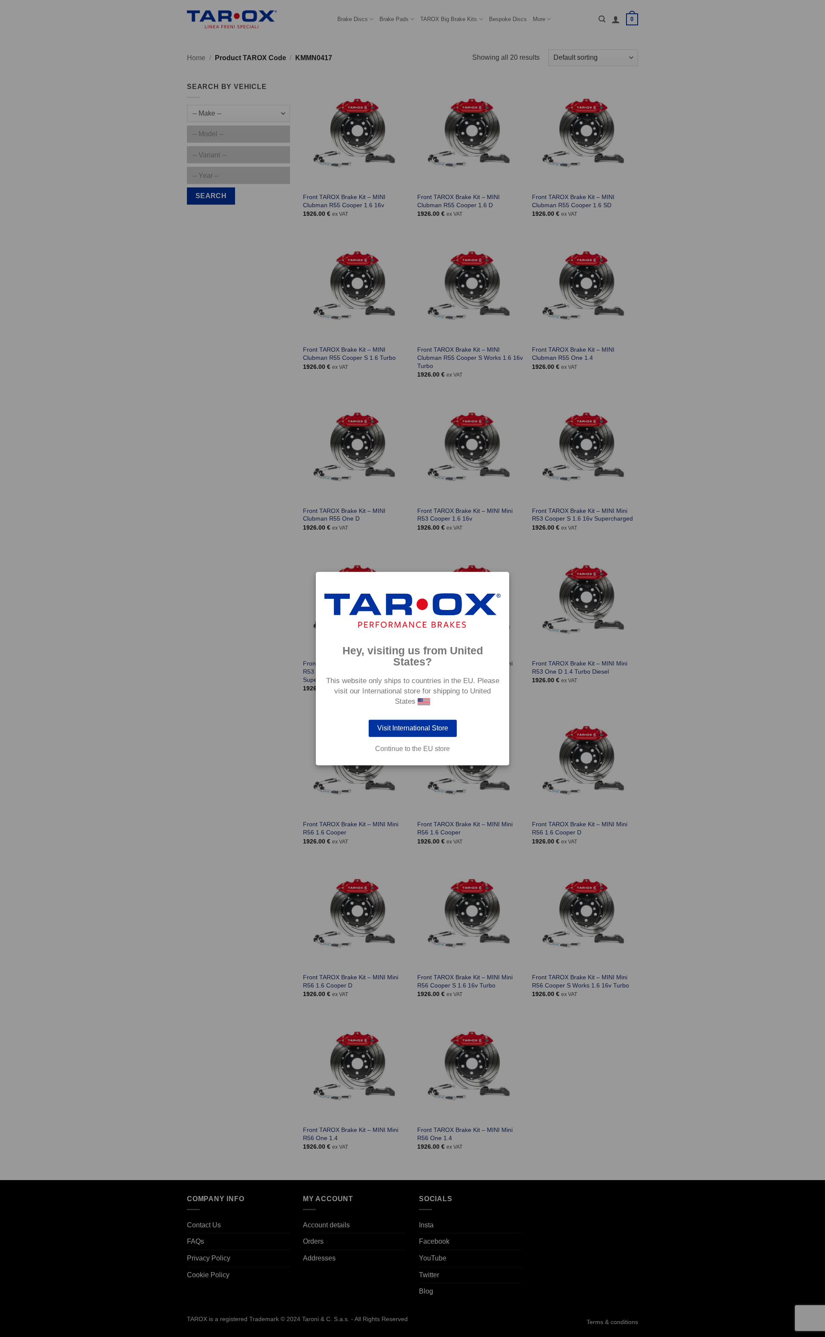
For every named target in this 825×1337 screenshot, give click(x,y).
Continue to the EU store (412, 748)
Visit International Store (412, 728)
